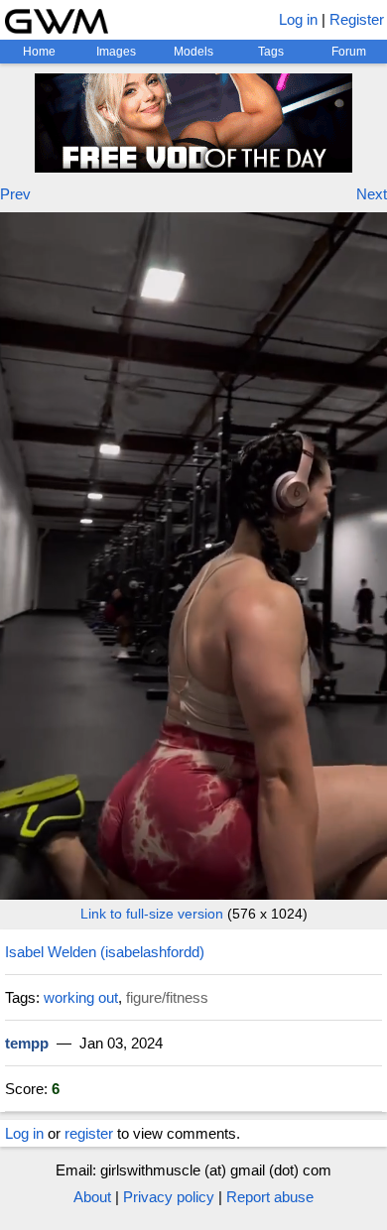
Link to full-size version (151, 914)
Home (39, 52)
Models (193, 52)
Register (356, 19)
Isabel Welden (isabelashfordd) (104, 951)
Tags (271, 52)
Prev (15, 193)
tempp (27, 1043)
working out (81, 997)
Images (116, 52)
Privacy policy (168, 1196)
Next (371, 193)
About (92, 1196)
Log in (298, 19)
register (88, 1133)
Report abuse (270, 1196)
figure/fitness (167, 997)
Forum (348, 52)
